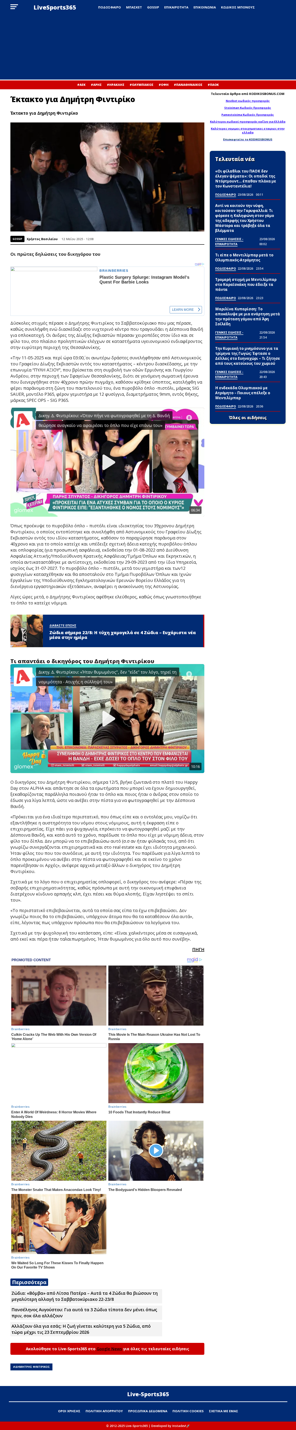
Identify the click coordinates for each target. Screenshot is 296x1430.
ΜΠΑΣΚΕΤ (134, 7)
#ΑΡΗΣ (96, 85)
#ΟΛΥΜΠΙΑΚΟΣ (141, 85)
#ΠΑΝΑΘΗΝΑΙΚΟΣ (188, 85)
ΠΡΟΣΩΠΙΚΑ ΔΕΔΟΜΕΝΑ (147, 1411)
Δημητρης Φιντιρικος (32, 1367)
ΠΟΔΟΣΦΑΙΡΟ (109, 7)
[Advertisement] (148, 47)
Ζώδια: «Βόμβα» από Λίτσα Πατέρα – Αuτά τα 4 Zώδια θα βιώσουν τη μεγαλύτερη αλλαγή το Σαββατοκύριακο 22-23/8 (84, 1296)
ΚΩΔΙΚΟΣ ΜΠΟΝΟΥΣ (238, 7)
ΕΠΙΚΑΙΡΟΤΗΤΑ (176, 7)
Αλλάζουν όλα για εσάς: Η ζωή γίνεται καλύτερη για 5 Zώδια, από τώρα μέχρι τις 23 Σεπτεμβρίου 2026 (81, 1329)
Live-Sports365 (148, 1394)
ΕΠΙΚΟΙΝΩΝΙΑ (205, 7)
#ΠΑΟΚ (213, 85)
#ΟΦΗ (164, 85)
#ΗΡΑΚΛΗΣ (115, 85)
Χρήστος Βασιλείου (42, 239)
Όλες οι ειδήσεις (248, 417)
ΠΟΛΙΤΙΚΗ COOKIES (188, 1411)
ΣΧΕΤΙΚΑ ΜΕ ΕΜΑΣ (223, 1411)
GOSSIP (153, 7)
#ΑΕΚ (81, 85)
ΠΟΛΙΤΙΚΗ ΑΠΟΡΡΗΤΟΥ (104, 1411)
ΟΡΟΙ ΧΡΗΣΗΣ (69, 1411)
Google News (109, 1348)
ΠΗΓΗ (198, 949)
